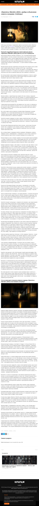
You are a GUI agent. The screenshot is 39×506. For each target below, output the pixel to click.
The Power (12, 46)
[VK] (33, 16)
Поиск (35, 1)
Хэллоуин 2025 (4, 4)
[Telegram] (35, 16)
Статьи (18, 4)
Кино (2, 430)
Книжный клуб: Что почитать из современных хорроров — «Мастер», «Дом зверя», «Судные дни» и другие (18, 466)
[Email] (6, 434)
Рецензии (14, 4)
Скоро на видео (24, 4)
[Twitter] (37, 16)
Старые (36, 449)
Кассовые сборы (31, 4)
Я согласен (6, 503)
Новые (3, 449)
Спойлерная (6, 430)
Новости (9, 4)
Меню (3, 1)
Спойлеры (10, 430)
